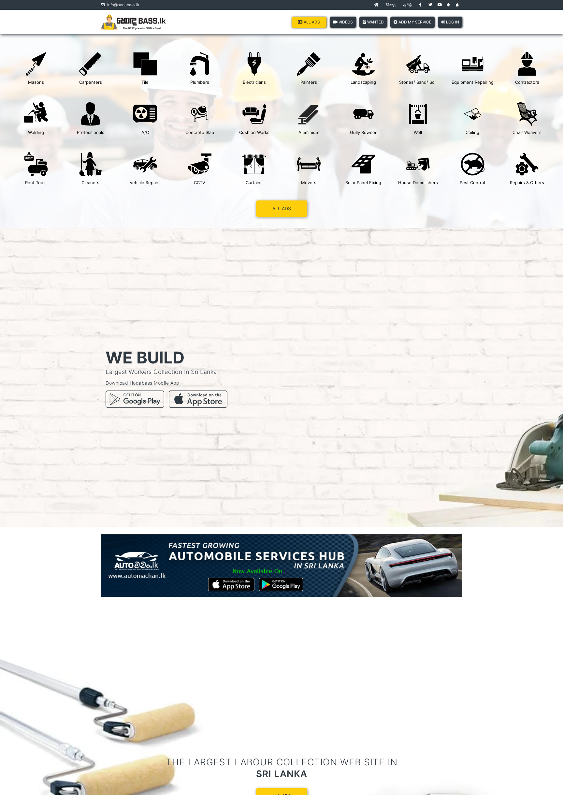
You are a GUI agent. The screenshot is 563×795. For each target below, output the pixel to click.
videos (345, 22)
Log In (452, 22)
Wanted (375, 22)
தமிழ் (407, 4)
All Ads (311, 22)
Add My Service (414, 22)
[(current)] (376, 5)
